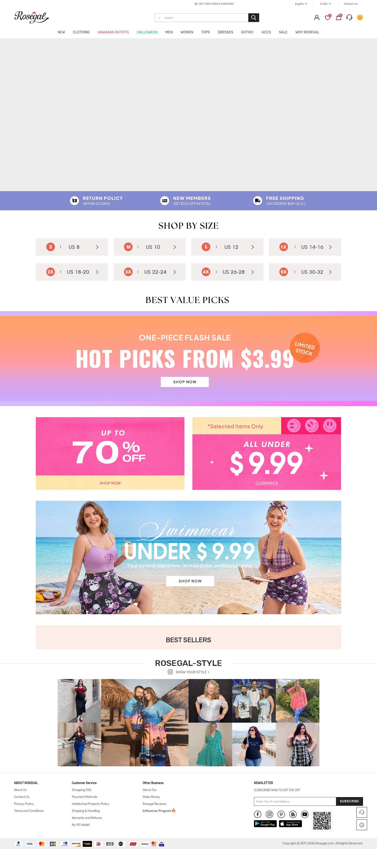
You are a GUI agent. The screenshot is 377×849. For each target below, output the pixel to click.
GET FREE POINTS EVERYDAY (216, 3)
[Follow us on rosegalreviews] (293, 814)
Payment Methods (84, 797)
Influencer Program (157, 811)
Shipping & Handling (86, 811)
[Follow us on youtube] (304, 814)
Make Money (151, 797)
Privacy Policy (24, 804)
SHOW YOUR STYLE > (192, 672)
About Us (20, 790)
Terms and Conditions (29, 811)
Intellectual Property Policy (90, 804)
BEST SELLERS (188, 640)
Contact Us (21, 797)
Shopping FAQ (81, 790)
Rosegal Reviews (154, 804)
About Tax (150, 790)
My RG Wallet (81, 825)
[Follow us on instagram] (269, 814)
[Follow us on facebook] (257, 814)
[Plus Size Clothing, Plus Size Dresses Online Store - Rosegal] (36, 17)
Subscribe (349, 801)
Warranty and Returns (87, 818)
